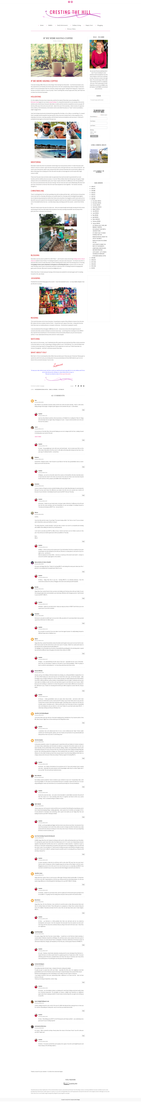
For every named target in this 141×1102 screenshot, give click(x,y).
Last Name (92, 125)
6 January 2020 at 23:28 (39, 485)
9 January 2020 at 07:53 (39, 875)
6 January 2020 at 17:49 (42, 445)
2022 (92, 194)
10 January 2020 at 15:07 (43, 950)
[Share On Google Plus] (84, 386)
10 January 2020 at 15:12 (39, 965)
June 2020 (95, 213)
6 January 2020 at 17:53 (42, 472)
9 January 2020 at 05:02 (39, 805)
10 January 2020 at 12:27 (43, 659)
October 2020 (96, 205)
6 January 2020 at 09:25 (39, 402)
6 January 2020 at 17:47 (42, 415)
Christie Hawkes (39, 740)
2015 (92, 266)
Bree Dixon (37, 900)
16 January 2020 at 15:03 (43, 1016)
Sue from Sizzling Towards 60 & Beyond (45, 836)
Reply (83, 409)
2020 (92, 199)
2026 (92, 186)
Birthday (92, 129)
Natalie (36, 587)
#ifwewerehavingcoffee (41, 389)
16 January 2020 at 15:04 (43, 1041)
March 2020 (95, 219)
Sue (36, 400)
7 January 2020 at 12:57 (42, 501)
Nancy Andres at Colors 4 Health (43, 562)
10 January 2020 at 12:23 (43, 547)
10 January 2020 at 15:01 (43, 822)
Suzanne (37, 484)
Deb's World (38, 804)
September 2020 (96, 207)
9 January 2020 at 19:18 (39, 933)
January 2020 (95, 223)
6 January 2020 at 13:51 (39, 459)
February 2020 (96, 221)
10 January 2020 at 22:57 (39, 1003)
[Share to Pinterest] (81, 386)
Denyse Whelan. (39, 670)
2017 (92, 262)
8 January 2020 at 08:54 (39, 615)
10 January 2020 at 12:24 (43, 577)
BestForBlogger (77, 1099)
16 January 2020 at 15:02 (43, 988)
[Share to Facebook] (75, 386)
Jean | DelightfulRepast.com (42, 1001)
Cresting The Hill (70, 12)
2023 (92, 192)
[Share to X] (78, 386)
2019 (92, 257)
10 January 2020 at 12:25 (43, 604)
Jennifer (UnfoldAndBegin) (42, 713)
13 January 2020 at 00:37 (39, 1028)
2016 (92, 264)
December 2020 (96, 201)
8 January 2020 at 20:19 (39, 715)
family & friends (53, 389)
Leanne (40, 413)
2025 (92, 188)
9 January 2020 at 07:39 (39, 837)
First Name (92, 121)
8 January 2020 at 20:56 (39, 741)
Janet (36, 427)
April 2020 (95, 217)
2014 (92, 268)
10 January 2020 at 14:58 (43, 764)
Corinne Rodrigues (39, 964)
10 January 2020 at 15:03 (43, 860)
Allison (36, 512)
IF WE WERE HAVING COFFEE (99, 256)
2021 (92, 196)
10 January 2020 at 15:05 (43, 918)
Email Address (94, 116)
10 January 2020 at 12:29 (43, 696)
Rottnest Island (35, 102)
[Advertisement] (99, 297)
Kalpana (37, 457)
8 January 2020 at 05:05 (39, 514)
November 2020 (96, 203)
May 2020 (95, 215)
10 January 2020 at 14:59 (43, 792)
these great (62, 374)
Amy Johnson (38, 775)
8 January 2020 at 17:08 (39, 672)
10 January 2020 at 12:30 (43, 728)
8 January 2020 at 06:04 (39, 563)
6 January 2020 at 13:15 (39, 428)
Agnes (36, 638)
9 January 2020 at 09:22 (39, 901)
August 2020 (95, 209)
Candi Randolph (39, 932)
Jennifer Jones (38, 873)
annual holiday (52, 102)
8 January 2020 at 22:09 (39, 777)
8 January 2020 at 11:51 (39, 640)
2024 (92, 190)
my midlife (61, 389)
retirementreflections (40, 1026)
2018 (92, 260)
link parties (68, 374)
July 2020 (95, 211)
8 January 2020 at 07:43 (39, 588)
